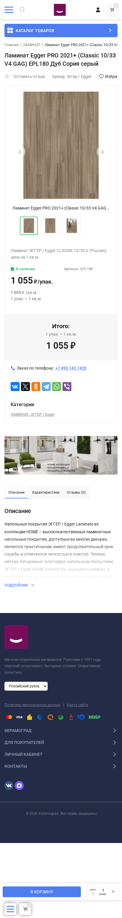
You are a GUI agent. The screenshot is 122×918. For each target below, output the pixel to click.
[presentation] (19, 152)
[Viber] (66, 386)
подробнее (16, 585)
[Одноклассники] (35, 386)
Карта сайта (77, 705)
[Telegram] (46, 386)
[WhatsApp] (56, 386)
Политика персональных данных (32, 705)
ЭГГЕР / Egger (42, 414)
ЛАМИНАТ (31, 45)
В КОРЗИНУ (41, 891)
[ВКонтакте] (15, 386)
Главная (11, 45)
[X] (25, 386)
